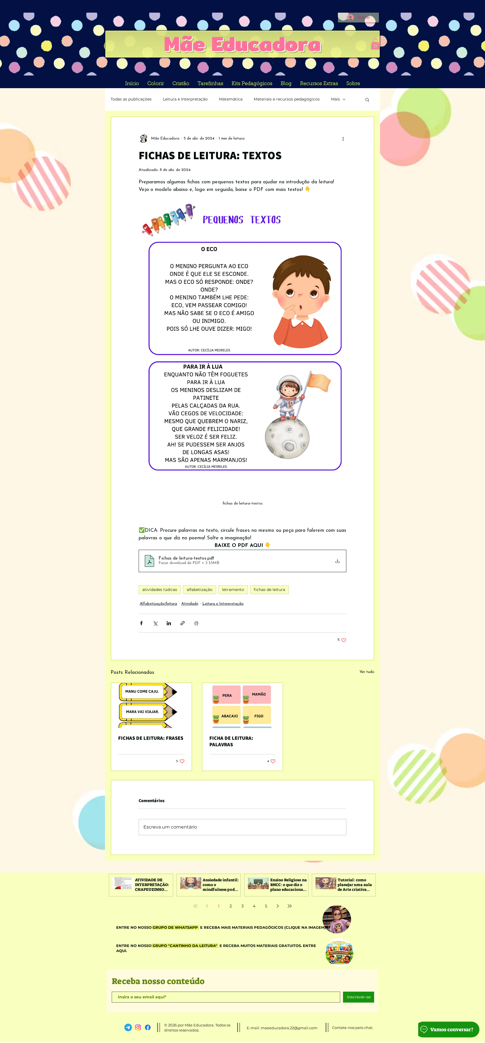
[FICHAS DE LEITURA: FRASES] (151, 705)
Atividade (189, 604)
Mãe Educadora (242, 43)
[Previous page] (207, 906)
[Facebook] (148, 1027)
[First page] (195, 906)
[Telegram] (128, 1027)
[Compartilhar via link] (182, 623)
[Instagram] (138, 1027)
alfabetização (199, 589)
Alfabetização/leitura (158, 604)
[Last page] (290, 906)
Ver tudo (367, 672)
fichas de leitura (269, 589)
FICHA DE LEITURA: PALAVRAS (231, 741)
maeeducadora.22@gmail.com (289, 1028)
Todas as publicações (131, 99)
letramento (233, 589)
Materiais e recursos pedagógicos (287, 99)
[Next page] (278, 906)
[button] (375, 44)
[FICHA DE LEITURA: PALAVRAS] (243, 705)
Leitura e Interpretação (185, 99)
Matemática (230, 99)
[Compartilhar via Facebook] (141, 623)
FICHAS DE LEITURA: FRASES (150, 738)
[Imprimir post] (196, 623)
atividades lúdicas (159, 589)
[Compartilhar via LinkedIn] (168, 623)
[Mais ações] (343, 138)
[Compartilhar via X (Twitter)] (155, 623)
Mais (335, 99)
